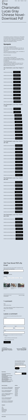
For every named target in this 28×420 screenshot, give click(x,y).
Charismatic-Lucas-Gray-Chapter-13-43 (9, 115)
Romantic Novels (4, 410)
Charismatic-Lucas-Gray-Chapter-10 (8, 101)
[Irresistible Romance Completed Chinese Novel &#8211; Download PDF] (14, 285)
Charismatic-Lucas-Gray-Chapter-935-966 (9, 222)
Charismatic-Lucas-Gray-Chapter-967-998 (9, 225)
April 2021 (16, 395)
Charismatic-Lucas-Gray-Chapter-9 (8, 98)
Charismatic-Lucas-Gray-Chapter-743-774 (9, 198)
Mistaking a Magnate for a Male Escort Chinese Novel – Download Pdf (7, 381)
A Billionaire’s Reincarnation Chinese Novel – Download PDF (7, 379)
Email (16, 326)
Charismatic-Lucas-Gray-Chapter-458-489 (9, 165)
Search (16, 371)
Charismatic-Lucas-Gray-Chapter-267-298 (9, 145)
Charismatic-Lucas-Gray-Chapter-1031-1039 (9, 238)
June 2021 (16, 393)
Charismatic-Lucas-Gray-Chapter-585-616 (9, 182)
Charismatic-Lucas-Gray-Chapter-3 (8, 78)
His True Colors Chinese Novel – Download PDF (6, 374)
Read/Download (16, 72)
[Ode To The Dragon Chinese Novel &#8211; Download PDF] (21, 285)
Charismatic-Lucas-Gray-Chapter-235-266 (9, 138)
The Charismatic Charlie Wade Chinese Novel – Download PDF (6, 288)
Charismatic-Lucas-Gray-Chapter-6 (8, 88)
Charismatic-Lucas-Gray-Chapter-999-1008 (9, 228)
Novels (23, 295)
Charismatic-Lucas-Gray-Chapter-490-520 (9, 168)
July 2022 (16, 389)
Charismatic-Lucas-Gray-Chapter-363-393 (9, 155)
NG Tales (6, 0)
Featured (22, 0)
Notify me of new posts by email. (9, 339)
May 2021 (16, 394)
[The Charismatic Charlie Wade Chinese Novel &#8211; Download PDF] (7, 285)
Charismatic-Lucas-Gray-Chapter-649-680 (9, 188)
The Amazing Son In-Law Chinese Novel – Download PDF (7, 377)
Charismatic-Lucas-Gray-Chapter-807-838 (9, 205)
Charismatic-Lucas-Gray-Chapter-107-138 (9, 125)
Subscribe (6, 272)
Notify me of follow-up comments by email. (11, 337)
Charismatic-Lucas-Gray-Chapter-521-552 (9, 171)
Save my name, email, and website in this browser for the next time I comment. (13, 335)
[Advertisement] (14, 30)
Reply (4, 310)
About (25, 0)
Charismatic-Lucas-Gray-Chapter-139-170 (9, 128)
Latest (19, 0)
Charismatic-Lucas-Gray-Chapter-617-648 (9, 185)
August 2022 (17, 388)
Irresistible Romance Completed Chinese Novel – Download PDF (14, 288)
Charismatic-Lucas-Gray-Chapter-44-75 (9, 118)
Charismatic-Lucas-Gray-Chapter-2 (8, 75)
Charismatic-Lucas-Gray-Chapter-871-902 (9, 211)
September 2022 (17, 387)
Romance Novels (4, 409)
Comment (5, 317)
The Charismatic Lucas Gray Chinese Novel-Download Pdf (7, 376)
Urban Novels (4, 411)
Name (5, 326)
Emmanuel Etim (6, 296)
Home (16, 0)
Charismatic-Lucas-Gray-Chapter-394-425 (9, 158)
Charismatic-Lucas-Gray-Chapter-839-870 (9, 208)
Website (5, 330)
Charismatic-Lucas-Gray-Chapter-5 (8, 85)
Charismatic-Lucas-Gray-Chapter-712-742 (9, 195)
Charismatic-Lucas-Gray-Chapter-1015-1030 (9, 235)
